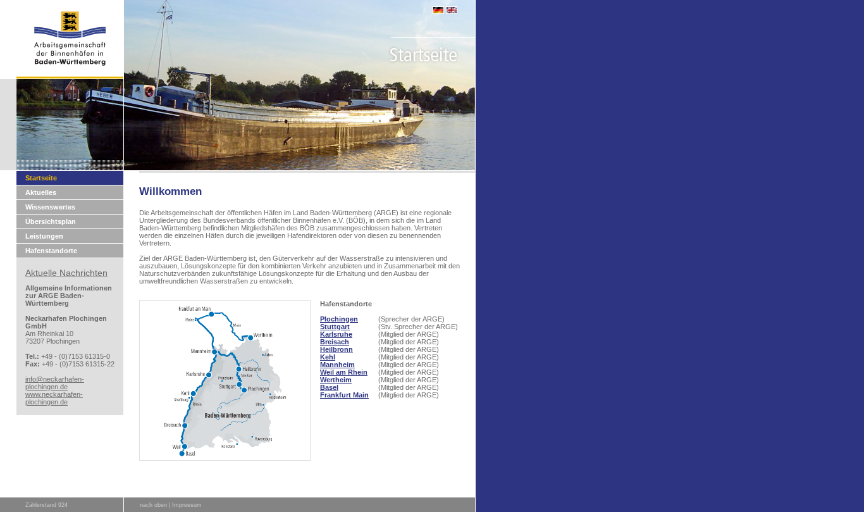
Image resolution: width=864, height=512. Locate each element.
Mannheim (337, 364)
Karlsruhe (336, 334)
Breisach (334, 342)
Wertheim (336, 380)
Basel (329, 387)
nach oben (153, 505)
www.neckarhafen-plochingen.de (54, 398)
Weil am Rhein (343, 372)
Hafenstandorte (51, 250)
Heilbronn (336, 349)
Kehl (327, 357)
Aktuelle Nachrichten (66, 273)
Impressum (187, 505)
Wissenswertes (50, 207)
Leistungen (44, 236)
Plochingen (339, 319)
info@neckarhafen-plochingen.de (54, 382)
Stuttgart (335, 326)
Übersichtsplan (50, 221)
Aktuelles (40, 192)
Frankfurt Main (344, 395)
